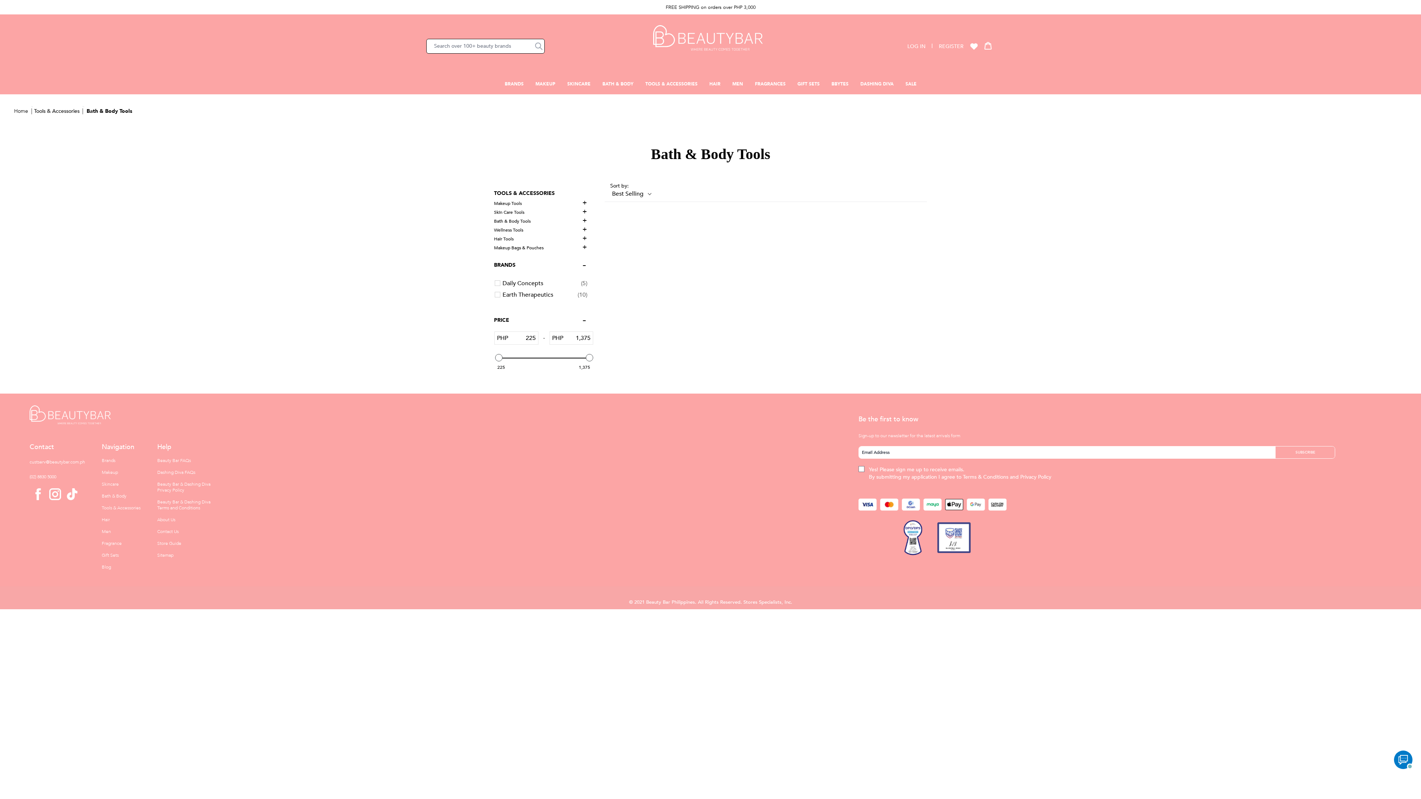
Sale (911, 84)
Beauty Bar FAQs (174, 460)
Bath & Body (618, 84)
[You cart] (988, 45)
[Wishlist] (974, 46)
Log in (916, 46)
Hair (714, 84)
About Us (166, 520)
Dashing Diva (877, 84)
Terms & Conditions (985, 477)
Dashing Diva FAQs (176, 472)
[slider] (498, 357)
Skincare (579, 84)
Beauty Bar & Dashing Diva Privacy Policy (184, 487)
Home (21, 111)
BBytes (840, 84)
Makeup (545, 84)
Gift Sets (808, 84)
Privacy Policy (1035, 477)
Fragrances (770, 84)
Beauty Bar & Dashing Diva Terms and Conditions (184, 505)
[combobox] (485, 46)
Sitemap (165, 555)
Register (951, 46)
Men (737, 84)
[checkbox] (545, 283)
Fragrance (112, 543)
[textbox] (523, 338)
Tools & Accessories (671, 84)
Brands (514, 84)
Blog (106, 567)
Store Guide (169, 543)
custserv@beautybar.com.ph (57, 462)
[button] (539, 46)
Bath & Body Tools (109, 111)
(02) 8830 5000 (43, 477)
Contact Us (168, 532)
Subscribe (1305, 452)
